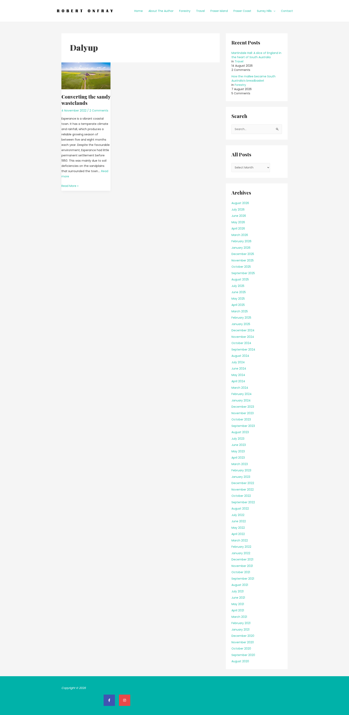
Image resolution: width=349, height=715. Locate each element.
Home (138, 11)
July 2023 (237, 439)
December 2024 (242, 330)
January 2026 (240, 248)
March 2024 (239, 388)
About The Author (160, 11)
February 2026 (241, 241)
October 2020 (241, 649)
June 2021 (238, 598)
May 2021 (237, 604)
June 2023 (238, 445)
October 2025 (241, 267)
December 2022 (242, 483)
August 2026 (240, 203)
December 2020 (242, 636)
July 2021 (237, 591)
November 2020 (242, 642)
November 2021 (242, 566)
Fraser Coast (242, 11)
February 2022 (241, 547)
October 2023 (241, 419)
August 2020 (240, 661)
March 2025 (239, 311)
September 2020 (243, 655)
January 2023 (240, 477)
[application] (273, 11)
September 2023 (243, 426)
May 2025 (238, 299)
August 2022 (240, 509)
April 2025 (238, 305)
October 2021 (240, 572)
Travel (200, 11)
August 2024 (240, 356)
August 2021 (239, 585)
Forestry (184, 11)
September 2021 (242, 579)
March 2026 (239, 235)
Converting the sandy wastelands (85, 99)
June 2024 (238, 368)
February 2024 (241, 394)
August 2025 (240, 279)
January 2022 (240, 553)
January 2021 (240, 630)
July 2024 (238, 362)
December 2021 (242, 559)
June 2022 (238, 521)
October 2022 (241, 496)
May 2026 (238, 222)
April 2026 (238, 228)
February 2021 (240, 623)
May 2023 (238, 451)
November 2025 (242, 260)
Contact (287, 11)
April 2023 (238, 458)
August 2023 (240, 432)
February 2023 (241, 470)
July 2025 (237, 286)
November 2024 (242, 337)
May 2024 (238, 375)
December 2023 (242, 407)
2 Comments (98, 110)
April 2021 (237, 610)
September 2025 (243, 273)
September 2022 (243, 502)
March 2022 (239, 540)
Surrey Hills (264, 11)
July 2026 (238, 209)
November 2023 (242, 413)
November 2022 (242, 490)
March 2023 (239, 464)
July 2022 (237, 515)
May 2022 (238, 528)
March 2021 (239, 617)
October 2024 (241, 343)
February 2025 (241, 318)
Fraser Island (219, 11)
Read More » (69, 185)
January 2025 (240, 324)
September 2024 (243, 349)
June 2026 (238, 216)
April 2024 (238, 381)
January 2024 (241, 400)
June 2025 (238, 292)
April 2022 (238, 534)
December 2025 (242, 254)
